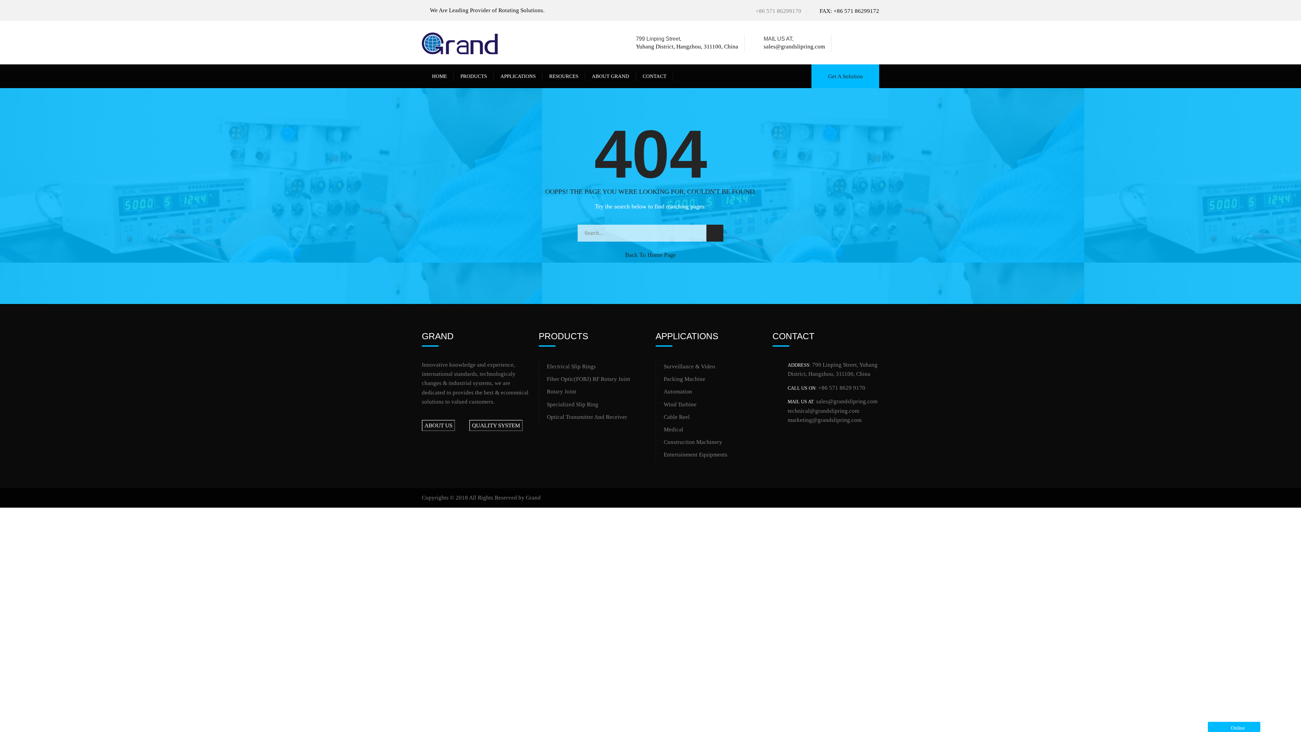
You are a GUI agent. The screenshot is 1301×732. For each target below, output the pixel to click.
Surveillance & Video (689, 366)
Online (1236, 728)
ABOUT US (438, 425)
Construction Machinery (693, 442)
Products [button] (473, 76)
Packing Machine (684, 379)
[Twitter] (854, 43)
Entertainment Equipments (695, 454)
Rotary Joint (561, 391)
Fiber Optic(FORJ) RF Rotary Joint (588, 379)
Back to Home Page (650, 254)
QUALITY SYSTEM (496, 425)
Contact (654, 76)
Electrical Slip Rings (571, 366)
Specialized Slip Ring (572, 404)
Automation (678, 391)
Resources (563, 76)
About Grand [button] (610, 76)
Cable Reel (677, 417)
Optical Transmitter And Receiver (587, 417)
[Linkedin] (865, 43)
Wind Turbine (680, 404)
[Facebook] (845, 43)
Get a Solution (845, 76)
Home (439, 76)
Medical (673, 429)
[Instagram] (875, 43)
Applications (518, 76)
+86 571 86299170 (778, 11)
